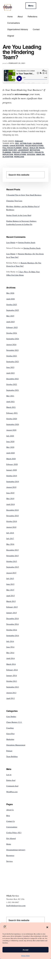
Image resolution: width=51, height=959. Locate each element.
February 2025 (12, 327)
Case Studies (11, 716)
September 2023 (12, 361)
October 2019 (11, 475)
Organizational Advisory (15, 849)
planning (7, 152)
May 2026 (10, 293)
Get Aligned (11, 838)
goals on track (37, 148)
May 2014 (10, 652)
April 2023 (10, 373)
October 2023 (11, 356)
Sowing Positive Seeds (26, 242)
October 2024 (11, 333)
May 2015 (10, 590)
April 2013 (10, 698)
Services (9, 861)
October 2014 (11, 630)
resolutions (20, 154)
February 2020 (12, 464)
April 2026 (10, 299)
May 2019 (10, 498)
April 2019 (10, 504)
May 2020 (10, 447)
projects (39, 152)
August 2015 (11, 573)
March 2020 (11, 458)
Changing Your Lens (14, 200)
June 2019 (10, 493)
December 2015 (12, 550)
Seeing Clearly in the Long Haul (18, 215)
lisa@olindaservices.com (16, 905)
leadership (23, 150)
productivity (27, 152)
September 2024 (12, 338)
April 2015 (10, 595)
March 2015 (11, 601)
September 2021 (12, 390)
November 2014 (12, 624)
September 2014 (12, 635)
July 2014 (10, 641)
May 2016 (10, 544)
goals (25, 148)
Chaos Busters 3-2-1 (14, 722)
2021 (17, 143)
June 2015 (10, 584)
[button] (47, 927)
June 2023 (10, 367)
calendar (37, 143)
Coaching (10, 728)
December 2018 (12, 510)
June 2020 (10, 441)
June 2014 (10, 647)
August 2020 (11, 430)
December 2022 (12, 378)
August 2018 (11, 527)
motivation (35, 150)
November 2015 (12, 555)
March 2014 (11, 664)
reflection (8, 154)
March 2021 (11, 407)
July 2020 (10, 436)
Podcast (19, 141)
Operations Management (15, 745)
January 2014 (11, 675)
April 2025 (10, 321)
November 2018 (12, 515)
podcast (16, 152)
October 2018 (11, 521)
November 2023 (12, 350)
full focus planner (12, 148)
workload (19, 156)
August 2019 (11, 487)
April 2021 (10, 401)
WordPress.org (12, 791)
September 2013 (12, 687)
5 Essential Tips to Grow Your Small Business (23, 195)
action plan (26, 143)
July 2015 (10, 578)
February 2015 (12, 607)
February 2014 (12, 669)
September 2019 (12, 481)
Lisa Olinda (10, 242)
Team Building (12, 756)
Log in (8, 774)
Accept (25, 949)
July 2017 (10, 538)
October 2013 (11, 681)
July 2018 (10, 533)
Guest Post (10, 733)
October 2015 (11, 561)
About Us (10, 809)
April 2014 (10, 658)
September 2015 (12, 567)
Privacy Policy (25, 956)
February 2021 (12, 413)
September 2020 (12, 424)
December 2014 (12, 618)
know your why (10, 150)
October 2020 (11, 418)
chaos (6, 145)
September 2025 (12, 310)
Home (8, 844)
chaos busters (17, 145)
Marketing (10, 739)
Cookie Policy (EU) (13, 832)
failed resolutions (34, 145)
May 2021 (10, 396)
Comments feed (12, 786)
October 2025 (11, 304)
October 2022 (11, 384)
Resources (10, 855)
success (31, 154)
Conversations (11, 827)
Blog (8, 815)
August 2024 (11, 344)
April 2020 (10, 453)
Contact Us (10, 821)
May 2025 (10, 316)
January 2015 (11, 612)
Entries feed (10, 780)
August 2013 (11, 692)
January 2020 (11, 470)
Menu (30, 5)
